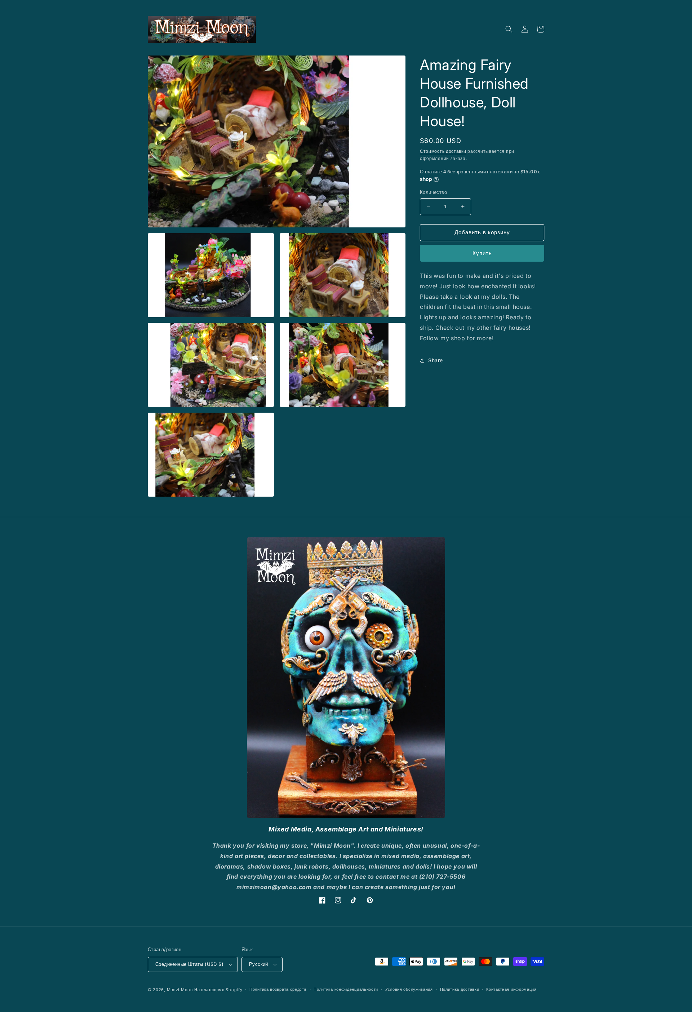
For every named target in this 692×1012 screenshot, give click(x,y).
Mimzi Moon (181, 989)
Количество (433, 192)
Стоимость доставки (443, 151)
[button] (509, 29)
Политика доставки (459, 989)
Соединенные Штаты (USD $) (189, 964)
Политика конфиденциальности (346, 989)
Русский (258, 964)
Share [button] (435, 360)
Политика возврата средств (278, 989)
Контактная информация (511, 989)
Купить (482, 253)
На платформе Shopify (218, 989)
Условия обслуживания (409, 989)
